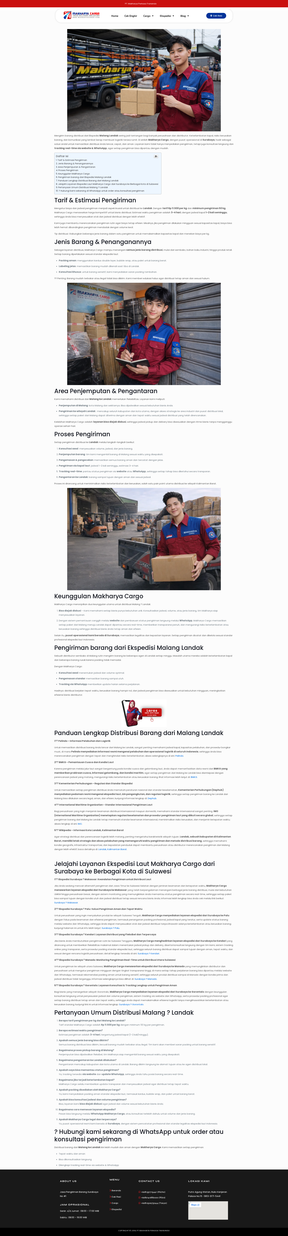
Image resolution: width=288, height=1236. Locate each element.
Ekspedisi (165, 15)
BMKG (194, 777)
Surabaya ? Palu (110, 928)
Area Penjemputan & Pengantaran (76, 166)
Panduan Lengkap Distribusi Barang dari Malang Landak (88, 180)
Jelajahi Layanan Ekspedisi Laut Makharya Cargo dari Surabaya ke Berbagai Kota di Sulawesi (108, 184)
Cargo (146, 15)
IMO (80, 823)
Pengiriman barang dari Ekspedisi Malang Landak (84, 177)
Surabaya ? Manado (146, 979)
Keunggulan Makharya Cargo (74, 173)
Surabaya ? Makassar (66, 902)
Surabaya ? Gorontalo (131, 1004)
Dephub (152, 798)
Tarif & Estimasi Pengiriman (72, 160)
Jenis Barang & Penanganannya (75, 163)
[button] (216, 16)
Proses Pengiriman (68, 170)
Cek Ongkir (130, 15)
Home (114, 15)
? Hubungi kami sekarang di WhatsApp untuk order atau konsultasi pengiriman (101, 190)
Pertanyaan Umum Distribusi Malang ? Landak (83, 187)
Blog (183, 15)
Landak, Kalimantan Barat (112, 849)
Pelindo (179, 755)
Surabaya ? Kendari (148, 953)
